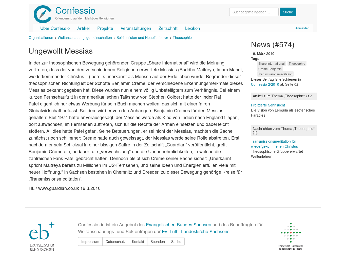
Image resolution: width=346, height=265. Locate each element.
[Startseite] (44, 14)
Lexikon (192, 28)
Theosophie (182, 37)
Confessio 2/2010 (265, 84)
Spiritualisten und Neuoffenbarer (142, 37)
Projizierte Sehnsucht (268, 104)
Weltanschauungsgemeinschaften (85, 37)
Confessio (75, 9)
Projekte (105, 28)
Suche (176, 241)
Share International (271, 63)
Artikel (83, 28)
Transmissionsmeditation (275, 74)
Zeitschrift (168, 28)
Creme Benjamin (270, 69)
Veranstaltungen (136, 28)
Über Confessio (55, 28)
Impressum (90, 241)
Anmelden (302, 28)
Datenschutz (116, 241)
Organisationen (41, 37)
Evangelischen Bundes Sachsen (178, 224)
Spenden (157, 241)
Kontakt (138, 241)
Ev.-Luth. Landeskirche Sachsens (195, 231)
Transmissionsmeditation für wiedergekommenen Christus (274, 144)
